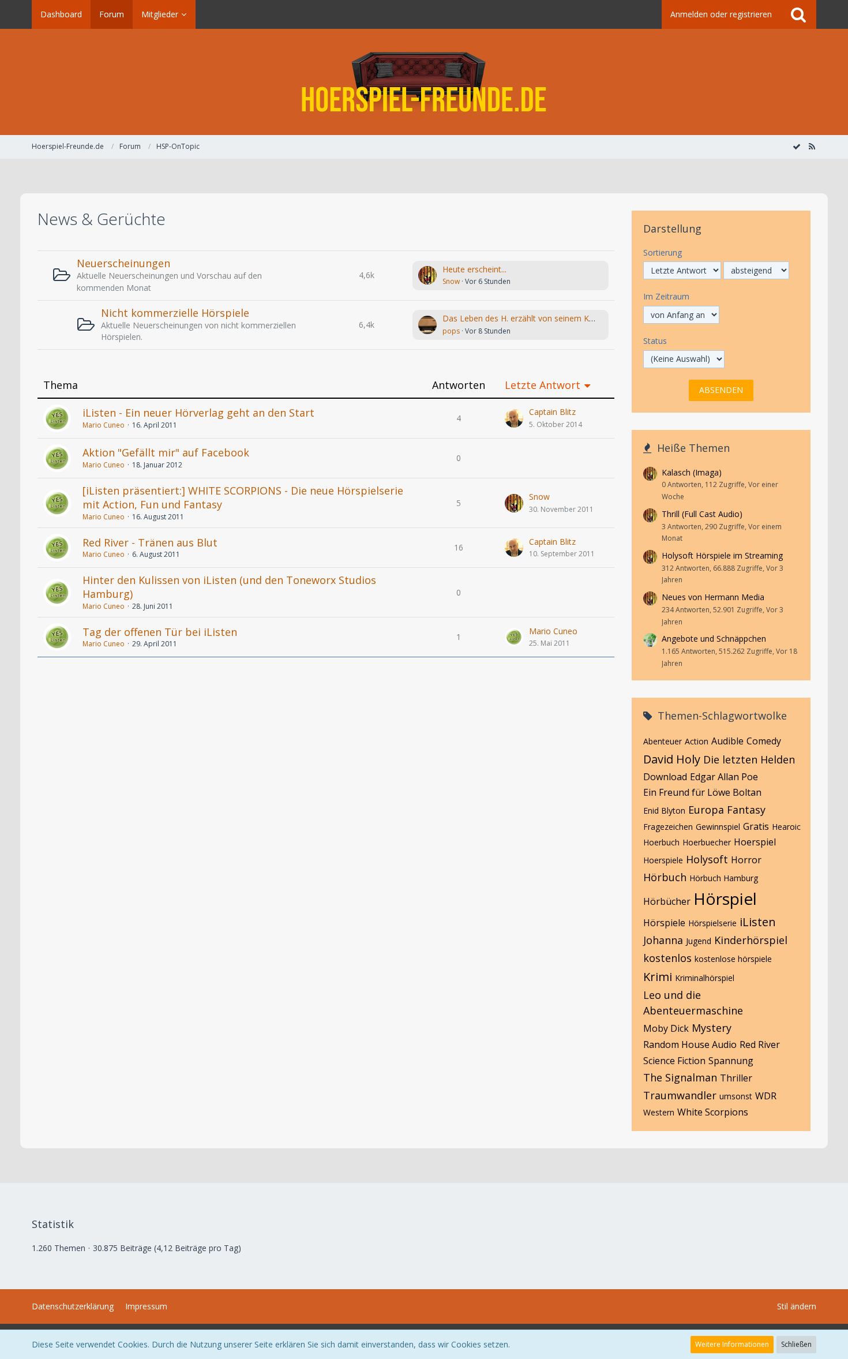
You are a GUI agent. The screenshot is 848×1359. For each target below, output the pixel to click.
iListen (758, 922)
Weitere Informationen (732, 1344)
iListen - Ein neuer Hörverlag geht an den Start (198, 413)
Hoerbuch (661, 842)
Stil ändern (796, 1306)
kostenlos (667, 958)
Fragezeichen (668, 826)
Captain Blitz (552, 411)
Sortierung (662, 252)
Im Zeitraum (666, 296)
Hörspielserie (712, 923)
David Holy (671, 759)
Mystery (711, 1028)
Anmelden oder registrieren (721, 14)
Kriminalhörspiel (704, 977)
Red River (760, 1044)
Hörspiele (664, 922)
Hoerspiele (663, 860)
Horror (746, 859)
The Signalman (680, 1077)
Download (665, 776)
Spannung (730, 1060)
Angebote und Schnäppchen (714, 638)
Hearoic (786, 826)
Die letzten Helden (749, 759)
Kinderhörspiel (750, 940)
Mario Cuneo (103, 425)
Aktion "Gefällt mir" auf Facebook (165, 452)
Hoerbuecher (706, 842)
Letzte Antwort (542, 385)
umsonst (735, 1096)
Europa (706, 810)
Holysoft (707, 859)
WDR (765, 1096)
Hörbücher (667, 901)
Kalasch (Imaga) (692, 472)
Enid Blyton (664, 810)
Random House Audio (690, 1044)
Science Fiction (674, 1060)
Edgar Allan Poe (724, 776)
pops (451, 331)
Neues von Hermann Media (713, 596)
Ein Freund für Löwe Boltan (702, 792)
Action (696, 741)
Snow (451, 281)
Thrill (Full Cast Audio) (702, 513)
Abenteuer (662, 741)
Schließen (796, 1344)
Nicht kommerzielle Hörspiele (175, 313)
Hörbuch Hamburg (723, 878)
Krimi (657, 976)
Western (658, 1112)
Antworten (458, 385)
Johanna (663, 940)
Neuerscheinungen (123, 263)
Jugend (698, 940)
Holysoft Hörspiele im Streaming (722, 555)
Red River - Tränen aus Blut (149, 542)
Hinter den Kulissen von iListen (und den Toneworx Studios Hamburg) (229, 587)
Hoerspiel (755, 842)
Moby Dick (666, 1028)
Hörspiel (725, 898)
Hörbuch (664, 877)
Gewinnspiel (718, 826)
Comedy (763, 741)
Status (655, 340)
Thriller (736, 1078)
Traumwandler (679, 1095)
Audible (727, 741)
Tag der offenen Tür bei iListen (159, 632)
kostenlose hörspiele (733, 958)
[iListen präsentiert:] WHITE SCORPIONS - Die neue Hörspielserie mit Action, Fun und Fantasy (242, 497)
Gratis (756, 826)
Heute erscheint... (474, 269)
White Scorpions (712, 1112)
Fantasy (746, 810)
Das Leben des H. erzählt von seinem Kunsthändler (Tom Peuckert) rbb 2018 (585, 318)
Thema (60, 385)
